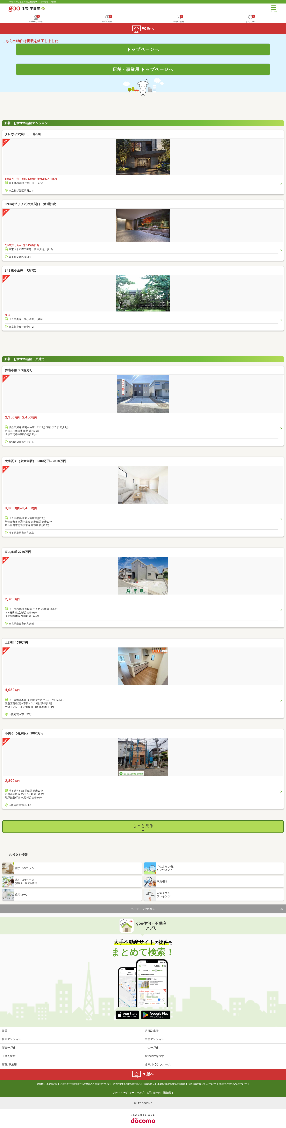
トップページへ (143, 49)
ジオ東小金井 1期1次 (20, 270)
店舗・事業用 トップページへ (143, 69)
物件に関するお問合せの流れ (126, 1084)
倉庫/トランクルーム (158, 1064)
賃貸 (4, 1030)
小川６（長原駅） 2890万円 (24, 733)
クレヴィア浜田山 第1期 (23, 134)
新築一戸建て (10, 1047)
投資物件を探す (154, 1056)
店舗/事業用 (9, 1064)
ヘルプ (140, 1092)
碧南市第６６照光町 (19, 370)
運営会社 (167, 1092)
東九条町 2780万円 (18, 552)
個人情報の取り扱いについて (202, 1084)
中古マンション (154, 1039)
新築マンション (11, 1039)
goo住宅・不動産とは (47, 1084)
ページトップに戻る (143, 908)
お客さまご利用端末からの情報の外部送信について (85, 1084)
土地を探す (9, 1056)
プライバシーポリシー (123, 1092)
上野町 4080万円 (16, 642)
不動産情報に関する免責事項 (171, 1084)
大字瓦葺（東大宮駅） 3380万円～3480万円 (35, 461)
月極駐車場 (152, 1030)
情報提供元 (149, 1084)
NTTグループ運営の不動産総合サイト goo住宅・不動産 (32, 2)
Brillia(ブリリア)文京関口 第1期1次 (30, 204)
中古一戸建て (153, 1047)
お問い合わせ (153, 1092)
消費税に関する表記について (233, 1084)
